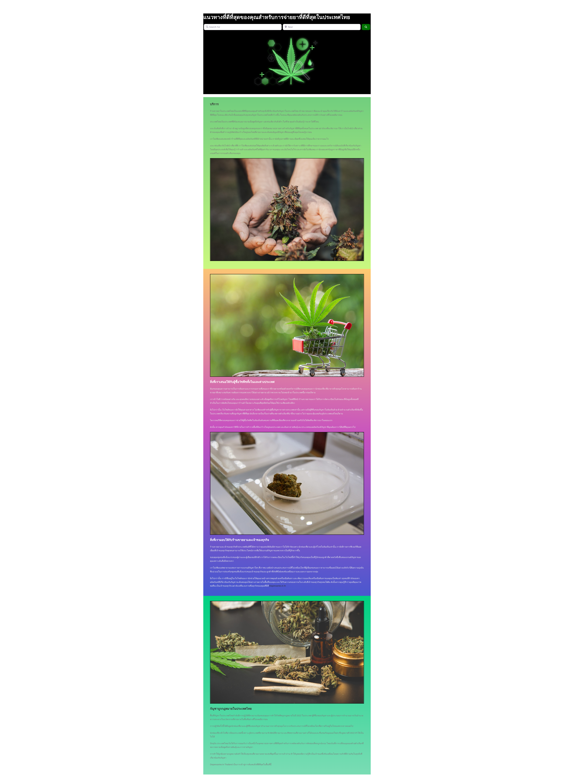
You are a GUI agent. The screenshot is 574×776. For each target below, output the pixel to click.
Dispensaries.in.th (277, 586)
